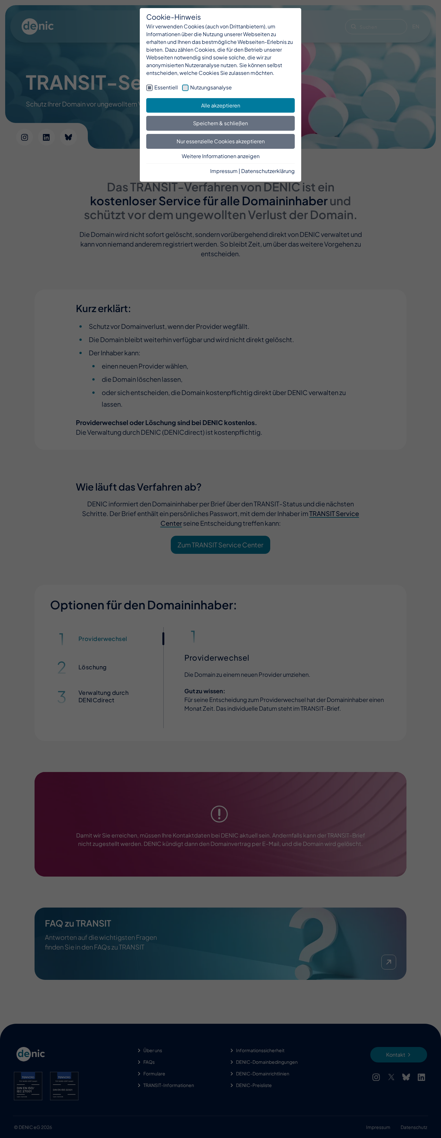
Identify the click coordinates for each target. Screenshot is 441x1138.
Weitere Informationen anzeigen (221, 156)
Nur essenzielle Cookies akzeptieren (221, 141)
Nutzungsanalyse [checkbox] (211, 87)
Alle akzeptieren (220, 105)
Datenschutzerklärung (268, 171)
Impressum (224, 171)
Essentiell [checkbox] (166, 87)
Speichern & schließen (220, 123)
